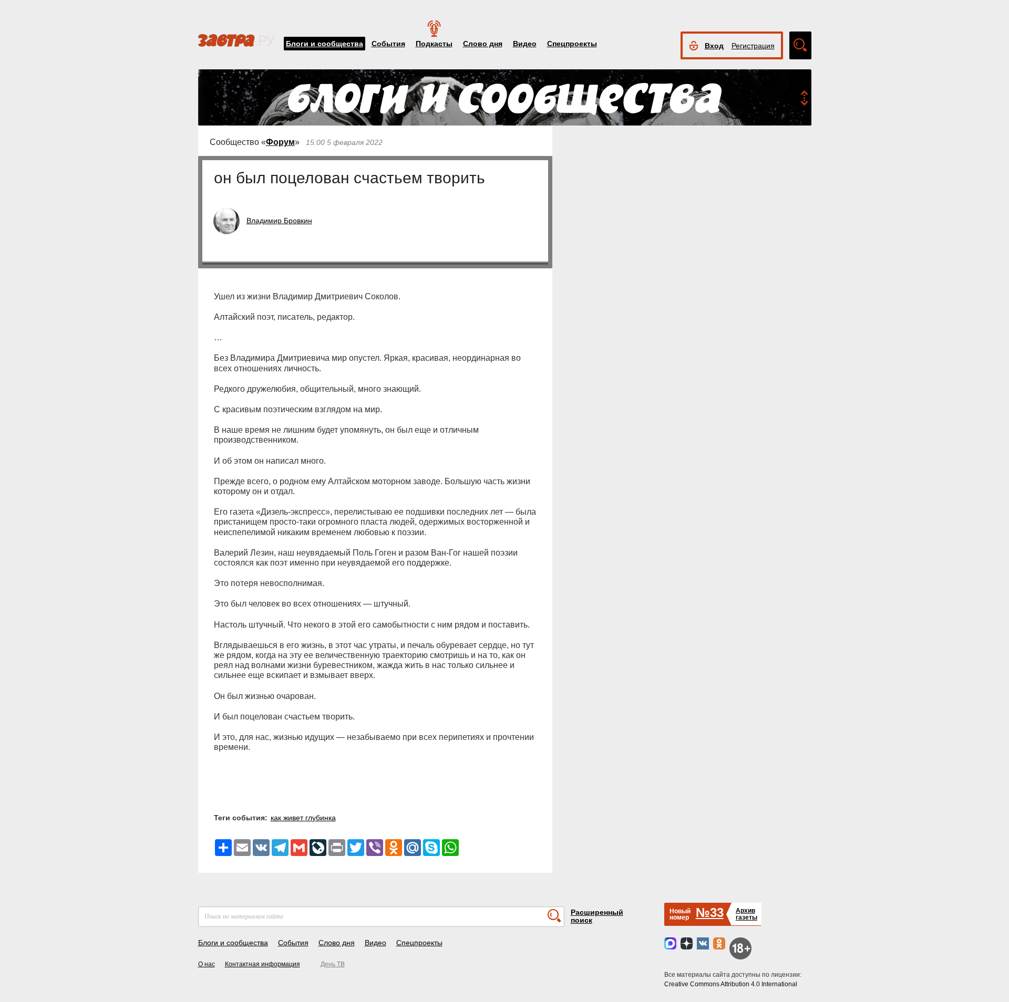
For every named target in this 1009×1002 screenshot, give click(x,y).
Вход (714, 45)
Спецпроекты (572, 43)
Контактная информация (262, 964)
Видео (525, 43)
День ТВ (333, 964)
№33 (710, 912)
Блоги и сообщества (324, 43)
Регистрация (753, 45)
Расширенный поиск (597, 916)
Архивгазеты (746, 914)
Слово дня (482, 43)
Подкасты (434, 43)
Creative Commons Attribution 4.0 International (730, 984)
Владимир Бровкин (279, 220)
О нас (206, 964)
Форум (280, 142)
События (388, 43)
